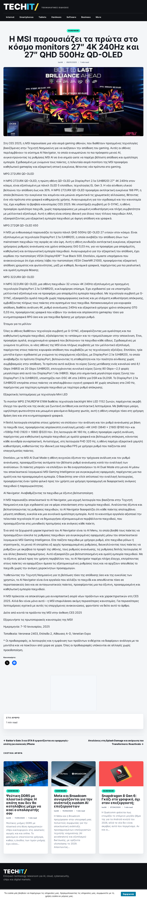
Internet (10, 17)
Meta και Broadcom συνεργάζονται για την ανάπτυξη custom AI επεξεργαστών (73, 801)
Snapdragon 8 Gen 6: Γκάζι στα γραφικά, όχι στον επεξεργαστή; (121, 799)
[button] (128, 894)
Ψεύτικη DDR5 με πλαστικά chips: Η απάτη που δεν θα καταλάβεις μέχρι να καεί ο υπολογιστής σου (23, 804)
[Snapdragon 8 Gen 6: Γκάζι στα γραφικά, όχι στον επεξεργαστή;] (121, 773)
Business (86, 17)
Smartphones (26, 17)
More (98, 17)
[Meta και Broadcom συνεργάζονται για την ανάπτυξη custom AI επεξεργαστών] (73, 773)
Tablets (42, 17)
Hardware (56, 17)
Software (71, 17)
